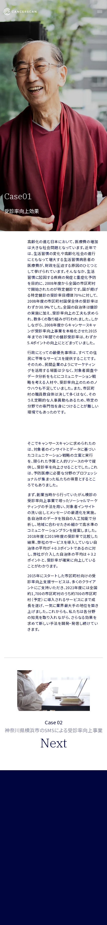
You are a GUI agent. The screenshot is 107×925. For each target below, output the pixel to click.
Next (53, 743)
